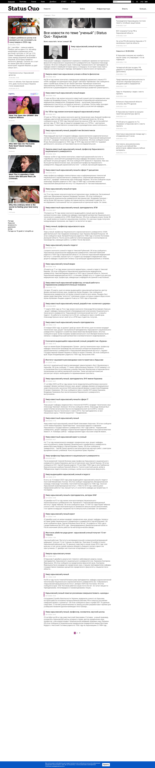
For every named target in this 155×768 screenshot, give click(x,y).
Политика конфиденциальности (55, 766)
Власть (125, 9)
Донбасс (53, 2)
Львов (33, 2)
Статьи (65, 9)
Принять (106, 764)
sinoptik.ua (29, 231)
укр (141, 2)
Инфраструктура (103, 9)
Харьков (11, 2)
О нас (73, 2)
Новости (47, 9)
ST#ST (63, 2)
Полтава (23, 2)
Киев (43, 2)
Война (82, 9)
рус (146, 2)
